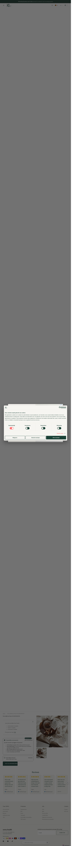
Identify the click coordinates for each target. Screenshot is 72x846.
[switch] (28, 428)
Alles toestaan (56, 437)
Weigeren (15, 437)
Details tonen (60, 433)
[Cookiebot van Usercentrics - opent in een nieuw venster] (60, 407)
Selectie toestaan (35, 437)
